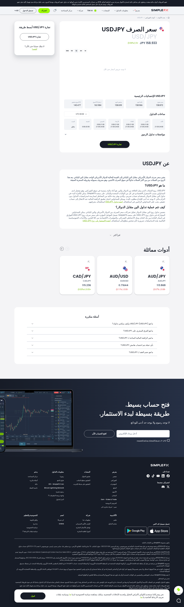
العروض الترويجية (111, 503)
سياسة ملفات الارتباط (31, 531)
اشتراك (44, 10)
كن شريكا (61, 520)
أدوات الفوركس (150, 18)
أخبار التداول (60, 499)
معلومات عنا (86, 520)
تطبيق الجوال (86, 476)
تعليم (115, 520)
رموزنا (62, 476)
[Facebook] (168, 476)
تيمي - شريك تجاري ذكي (109, 507)
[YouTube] (158, 476)
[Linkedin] (163, 476)
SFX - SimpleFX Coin (56, 484)
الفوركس (114, 480)
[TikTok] (153, 476)
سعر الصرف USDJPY (129, 29)
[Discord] (163, 487)
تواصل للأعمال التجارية (83, 527)
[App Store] (159, 534)
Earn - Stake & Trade (109, 499)
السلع (115, 488)
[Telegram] (148, 476)
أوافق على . (151, 441)
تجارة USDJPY (34, 36)
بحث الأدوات (161, 18)
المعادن (114, 495)
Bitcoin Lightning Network (54, 488)
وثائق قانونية (34, 520)
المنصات (87, 472)
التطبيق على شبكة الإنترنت (81, 484)
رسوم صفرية (60, 492)
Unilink (61, 524)
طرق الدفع (60, 480)
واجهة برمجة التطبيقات (56, 495)
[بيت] (169, 18)
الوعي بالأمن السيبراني (83, 524)
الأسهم (114, 492)
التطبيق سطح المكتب (83, 480)
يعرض (114, 472)
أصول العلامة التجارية (83, 531)
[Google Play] (136, 534)
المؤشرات (113, 484)
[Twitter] (168, 487)
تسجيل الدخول (28, 10)
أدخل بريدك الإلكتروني (128, 433)
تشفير (115, 476)
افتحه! (34, 49)
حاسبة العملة (34, 488)
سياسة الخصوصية (32, 527)
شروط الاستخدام (154, 441)
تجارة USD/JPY (115, 144)
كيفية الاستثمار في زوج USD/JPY (97, 221)
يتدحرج (35, 524)
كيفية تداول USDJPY (114, 202)
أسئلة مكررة (34, 480)
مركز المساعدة (66, 10)
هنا (69, 594)
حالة (36, 484)
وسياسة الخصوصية (143, 441)
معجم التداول (112, 524)
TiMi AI (90, 10)
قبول (33, 595)
